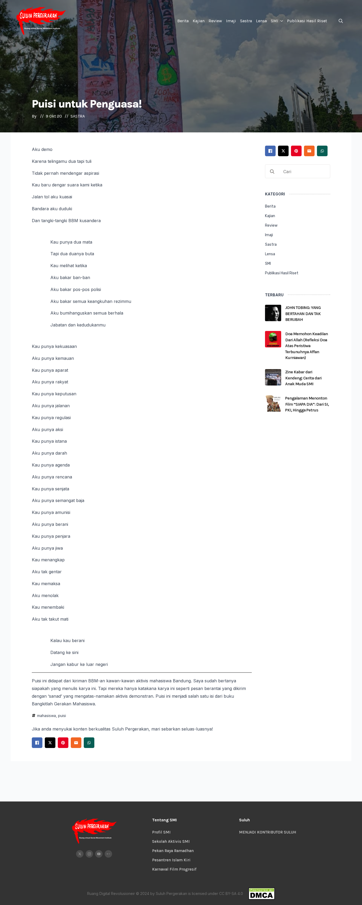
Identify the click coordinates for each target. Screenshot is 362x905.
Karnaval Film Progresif (174, 869)
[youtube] (99, 854)
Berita (183, 20)
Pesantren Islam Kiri (171, 860)
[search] (272, 171)
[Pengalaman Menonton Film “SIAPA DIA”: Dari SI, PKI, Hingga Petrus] (273, 405)
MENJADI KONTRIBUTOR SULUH (267, 832)
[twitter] (79, 854)
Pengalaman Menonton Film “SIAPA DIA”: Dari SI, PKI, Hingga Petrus (307, 404)
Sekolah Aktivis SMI (171, 841)
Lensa (261, 20)
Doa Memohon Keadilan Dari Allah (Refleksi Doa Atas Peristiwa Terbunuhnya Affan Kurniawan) (306, 345)
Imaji (231, 20)
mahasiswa (46, 715)
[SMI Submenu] (281, 21)
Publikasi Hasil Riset (307, 20)
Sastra (246, 20)
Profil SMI (161, 832)
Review (215, 20)
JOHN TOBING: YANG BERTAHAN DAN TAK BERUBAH (303, 313)
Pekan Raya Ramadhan (173, 850)
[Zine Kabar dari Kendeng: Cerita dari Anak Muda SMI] (273, 379)
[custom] (108, 854)
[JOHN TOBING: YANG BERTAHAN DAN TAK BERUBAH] (273, 315)
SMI (274, 20)
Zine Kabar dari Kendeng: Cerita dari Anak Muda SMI (303, 377)
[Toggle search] (341, 21)
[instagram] (89, 854)
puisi (62, 715)
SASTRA (77, 116)
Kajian (199, 20)
